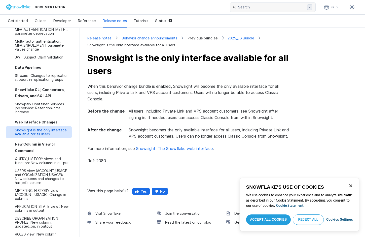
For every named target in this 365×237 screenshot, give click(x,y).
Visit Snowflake (108, 213)
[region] (299, 204)
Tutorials (141, 21)
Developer (62, 21)
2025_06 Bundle (241, 38)
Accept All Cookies (268, 219)
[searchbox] (271, 7)
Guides (40, 21)
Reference (87, 21)
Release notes (115, 21)
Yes (144, 191)
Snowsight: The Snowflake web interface (174, 148)
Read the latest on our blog (188, 222)
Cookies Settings (339, 219)
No (162, 191)
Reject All (308, 219)
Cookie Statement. (290, 205)
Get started (18, 21)
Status (160, 21)
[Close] (350, 185)
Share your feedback (113, 222)
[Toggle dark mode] (352, 7)
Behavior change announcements (149, 38)
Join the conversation (183, 213)
